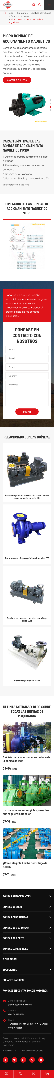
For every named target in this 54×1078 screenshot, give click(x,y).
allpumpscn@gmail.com (20, 1004)
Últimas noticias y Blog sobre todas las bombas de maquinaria (27, 711)
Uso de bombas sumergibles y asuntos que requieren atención (26, 812)
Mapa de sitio (9, 1050)
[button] (50, 100)
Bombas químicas (20, 16)
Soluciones (10, 969)
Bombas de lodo (12, 906)
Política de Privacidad (32, 1050)
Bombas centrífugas (41, 13)
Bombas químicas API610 (27, 680)
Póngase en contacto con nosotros (25, 990)
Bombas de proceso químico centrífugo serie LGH (27, 619)
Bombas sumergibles (15, 948)
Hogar (11, 13)
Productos (22, 13)
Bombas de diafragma (16, 927)
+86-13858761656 (16, 1014)
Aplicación (10, 959)
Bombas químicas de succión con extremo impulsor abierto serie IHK (27, 496)
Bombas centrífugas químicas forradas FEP (27, 558)
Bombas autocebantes (17, 896)
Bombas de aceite (13, 938)
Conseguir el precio (17, 80)
